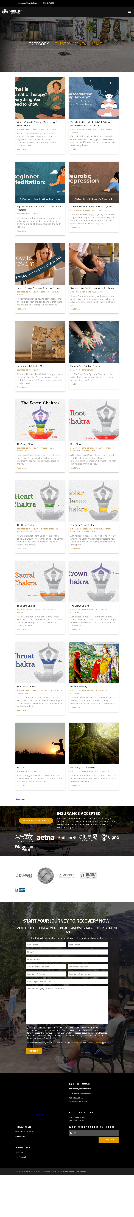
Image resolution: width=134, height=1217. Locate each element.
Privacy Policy (49, 1038)
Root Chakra (76, 444)
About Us (19, 1152)
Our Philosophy (21, 1157)
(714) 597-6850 (48, 3)
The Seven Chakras (26, 444)
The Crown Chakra (79, 606)
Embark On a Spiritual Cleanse (85, 366)
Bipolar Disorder (103, 448)
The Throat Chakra (26, 686)
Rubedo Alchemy (78, 686)
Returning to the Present (83, 767)
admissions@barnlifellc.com (28, 3)
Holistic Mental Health (28, 129)
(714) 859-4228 (75, 1093)
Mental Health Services (24, 1131)
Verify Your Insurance (36, 821)
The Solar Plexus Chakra (82, 525)
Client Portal (20, 1136)
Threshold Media (67, 1171)
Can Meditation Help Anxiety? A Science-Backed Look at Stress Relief (90, 124)
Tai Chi (20, 767)
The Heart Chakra (26, 525)
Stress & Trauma (49, 129)
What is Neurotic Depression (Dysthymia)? (91, 206)
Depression (76, 210)
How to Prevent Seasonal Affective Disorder (39, 288)
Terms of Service (93, 1042)
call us (78, 938)
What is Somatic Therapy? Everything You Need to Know (38, 124)
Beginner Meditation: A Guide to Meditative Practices (39, 208)
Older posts (20, 799)
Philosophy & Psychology (82, 450)
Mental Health (102, 771)
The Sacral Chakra (26, 606)
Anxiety (74, 129)
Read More (21, 149)
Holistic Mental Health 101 (30, 366)
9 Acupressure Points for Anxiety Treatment (92, 288)
